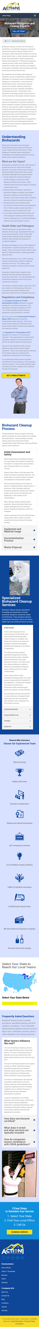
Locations (5, 1303)
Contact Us (5, 1296)
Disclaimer (20, 1324)
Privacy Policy (29, 1321)
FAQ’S (4, 1279)
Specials (5, 1282)
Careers (4, 1307)
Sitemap (4, 1310)
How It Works (6, 1268)
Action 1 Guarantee (8, 1271)
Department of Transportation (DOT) (18, 332)
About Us (5, 1292)
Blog (3, 1299)
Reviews (4, 1275)
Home (8, 41)
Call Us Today (19, 31)
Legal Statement (16, 1321)
